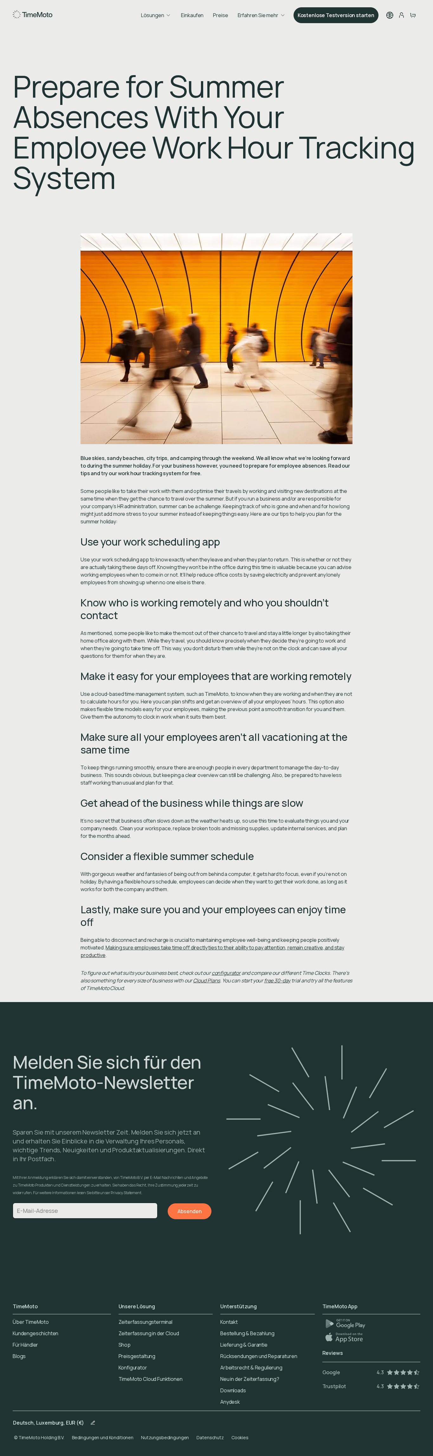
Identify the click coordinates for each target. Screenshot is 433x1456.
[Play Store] (345, 1323)
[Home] (32, 15)
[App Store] (344, 1337)
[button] (390, 15)
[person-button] (401, 15)
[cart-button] (413, 15)
